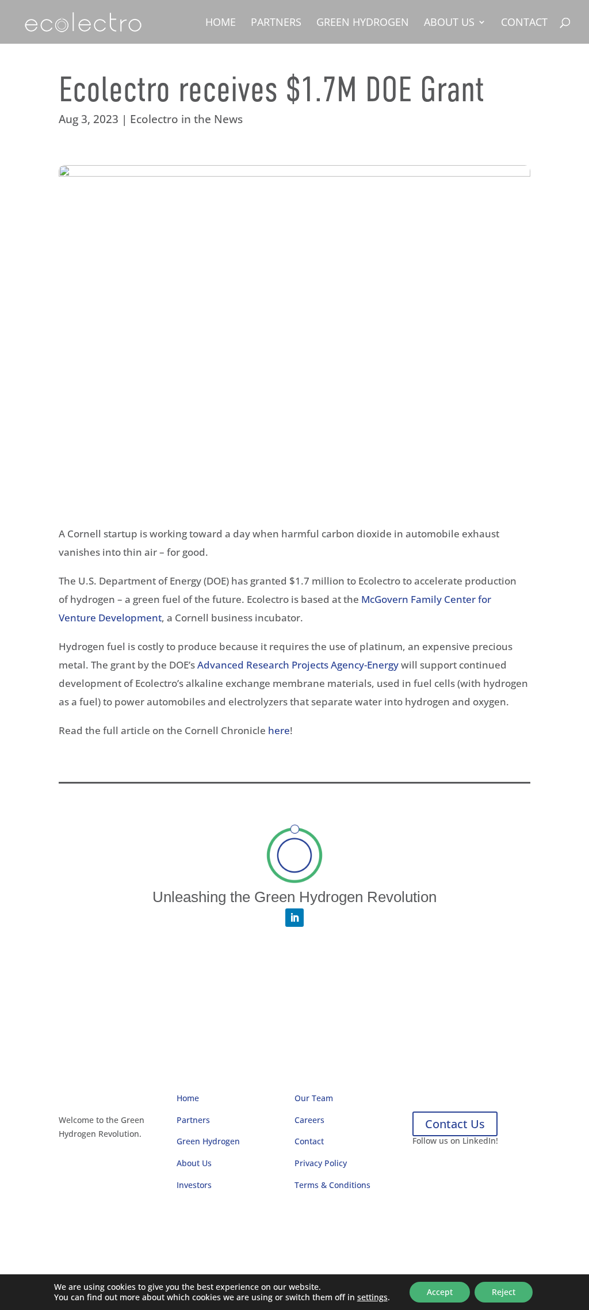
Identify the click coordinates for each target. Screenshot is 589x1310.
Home (220, 23)
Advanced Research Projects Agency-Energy (298, 664)
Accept (440, 1291)
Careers (309, 1119)
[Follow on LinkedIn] (294, 917)
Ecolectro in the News (186, 119)
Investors (194, 1184)
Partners (276, 23)
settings (372, 1297)
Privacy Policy (320, 1163)
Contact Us (455, 1124)
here (279, 730)
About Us (449, 23)
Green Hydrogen (362, 23)
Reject (503, 1291)
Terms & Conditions (332, 1184)
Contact (524, 23)
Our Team (313, 1098)
